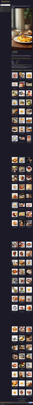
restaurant (24, 58)
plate (20, 58)
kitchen (12, 58)
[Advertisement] (5, 16)
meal (14, 58)
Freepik (17, 63)
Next (22, 400)
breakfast (17, 70)
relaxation (22, 58)
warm (26, 58)
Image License (22, 65)
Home (1, 402)
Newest (1, 8)
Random (1, 11)
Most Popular (2, 7)
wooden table (29, 58)
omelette (18, 58)
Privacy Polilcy (9, 402)
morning (16, 58)
